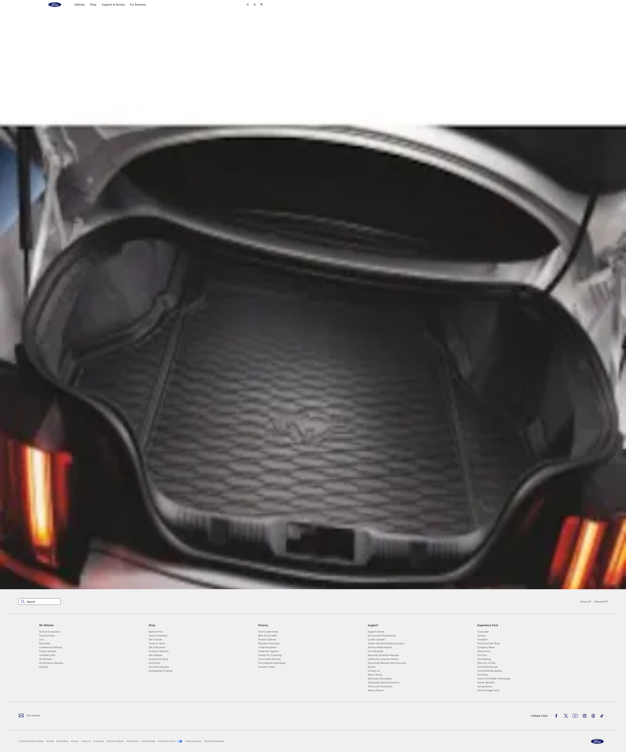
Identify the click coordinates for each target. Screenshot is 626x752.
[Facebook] (557, 716)
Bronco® (586, 601)
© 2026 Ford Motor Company (31, 741)
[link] (50, 741)
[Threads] (593, 716)
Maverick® (601, 601)
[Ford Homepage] (597, 741)
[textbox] (39, 602)
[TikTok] (602, 716)
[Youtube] (575, 716)
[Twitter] (566, 716)
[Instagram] (585, 716)
